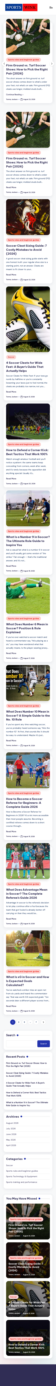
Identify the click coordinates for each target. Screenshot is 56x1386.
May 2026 (11, 1140)
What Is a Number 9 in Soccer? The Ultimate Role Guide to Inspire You (28, 541)
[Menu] (50, 7)
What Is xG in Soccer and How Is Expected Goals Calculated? (27, 981)
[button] (14, 94)
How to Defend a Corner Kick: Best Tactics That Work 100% (26, 1094)
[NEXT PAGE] (43, 1022)
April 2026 (11, 1145)
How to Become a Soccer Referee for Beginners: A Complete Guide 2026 (24, 803)
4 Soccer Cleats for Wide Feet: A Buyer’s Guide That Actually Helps (24, 367)
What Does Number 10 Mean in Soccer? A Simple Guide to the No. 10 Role (28, 715)
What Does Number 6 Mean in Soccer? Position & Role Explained (27, 628)
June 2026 (11, 1134)
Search (10, 1035)
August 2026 (12, 1123)
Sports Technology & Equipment (21, 1176)
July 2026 (11, 1128)
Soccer (11, 357)
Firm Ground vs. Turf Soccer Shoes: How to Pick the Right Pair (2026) (27, 69)
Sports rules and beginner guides (23, 59)
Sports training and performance (21, 1182)
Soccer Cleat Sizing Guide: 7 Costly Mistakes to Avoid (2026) (26, 250)
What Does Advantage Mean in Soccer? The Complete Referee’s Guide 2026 (26, 893)
